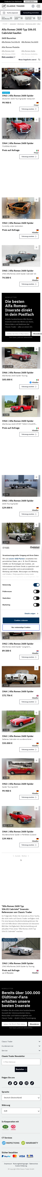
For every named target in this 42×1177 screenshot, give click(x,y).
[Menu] (33, 6)
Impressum (8, 1164)
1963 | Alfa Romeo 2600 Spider (17, 95)
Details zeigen (30, 613)
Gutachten (6, 92)
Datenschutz (33, 1164)
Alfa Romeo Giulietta (29, 54)
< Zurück (4, 24)
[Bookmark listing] (36, 70)
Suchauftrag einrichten (31, 13)
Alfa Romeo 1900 (8, 54)
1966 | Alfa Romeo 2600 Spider (17, 372)
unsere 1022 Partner (17, 559)
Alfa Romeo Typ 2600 (29, 42)
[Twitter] (15, 1083)
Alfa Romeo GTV (27, 57)
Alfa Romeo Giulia (28, 51)
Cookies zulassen (21, 620)
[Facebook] (10, 1083)
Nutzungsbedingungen (20, 1164)
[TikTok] (32, 1083)
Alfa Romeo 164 (8, 51)
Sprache (5, 1092)
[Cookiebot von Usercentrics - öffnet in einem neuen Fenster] (30, 547)
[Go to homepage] (13, 6)
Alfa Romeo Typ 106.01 (11, 42)
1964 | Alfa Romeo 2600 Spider (17, 143)
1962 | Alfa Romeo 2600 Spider (17, 643)
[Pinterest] (21, 1083)
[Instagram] (26, 1083)
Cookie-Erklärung (21, 1166)
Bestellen (20, 1069)
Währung (6, 1105)
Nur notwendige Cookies (21, 627)
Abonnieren (34, 1024)
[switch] (36, 591)
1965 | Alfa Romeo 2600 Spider (17, 270)
